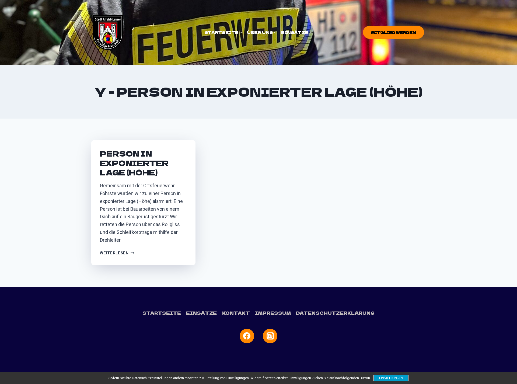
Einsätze (201, 313)
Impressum (273, 313)
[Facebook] (247, 336)
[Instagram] (270, 336)
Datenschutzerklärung (335, 313)
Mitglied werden (393, 32)
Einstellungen (391, 378)
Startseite (161, 313)
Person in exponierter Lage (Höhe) (134, 163)
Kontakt (236, 313)
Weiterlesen (117, 253)
